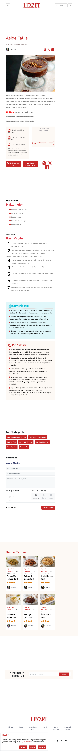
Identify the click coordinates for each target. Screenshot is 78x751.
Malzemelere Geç (14, 164)
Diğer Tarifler (11, 447)
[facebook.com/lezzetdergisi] (57, 741)
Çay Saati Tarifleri (42, 442)
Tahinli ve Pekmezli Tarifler (16, 437)
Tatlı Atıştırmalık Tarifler (37, 437)
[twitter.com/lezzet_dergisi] (66, 741)
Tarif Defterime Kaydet (44, 143)
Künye (10, 727)
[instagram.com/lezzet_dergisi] (61, 741)
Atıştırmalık (24, 447)
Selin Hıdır (13, 49)
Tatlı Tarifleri (11, 442)
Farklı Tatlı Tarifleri (25, 442)
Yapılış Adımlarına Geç (30, 164)
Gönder (64, 674)
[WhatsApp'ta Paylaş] (45, 50)
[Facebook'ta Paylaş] (52, 50)
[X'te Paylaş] (48, 50)
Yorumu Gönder (48, 507)
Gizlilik (45, 727)
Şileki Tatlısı (10, 112)
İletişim (21, 727)
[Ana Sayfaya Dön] (39, 719)
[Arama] (70, 5)
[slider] (43, 135)
